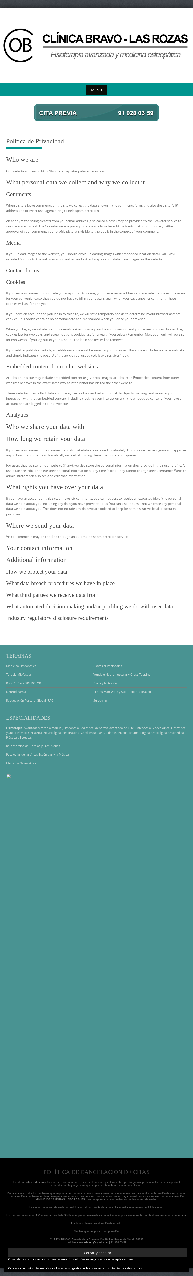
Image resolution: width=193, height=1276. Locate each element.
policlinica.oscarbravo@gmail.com (87, 1242)
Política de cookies (129, 1268)
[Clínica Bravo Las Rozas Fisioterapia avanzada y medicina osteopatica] (96, 44)
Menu (96, 90)
